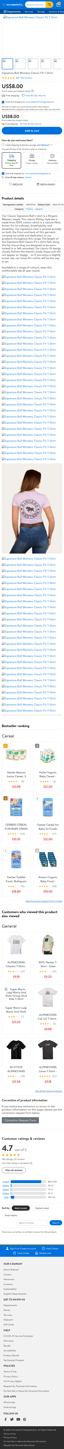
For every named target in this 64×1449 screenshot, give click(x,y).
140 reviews (26, 78)
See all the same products (48, 1091)
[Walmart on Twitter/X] (12, 1419)
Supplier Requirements (15, 1293)
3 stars (5, 1189)
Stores (7, 1310)
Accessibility (10, 1350)
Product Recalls (11, 1355)
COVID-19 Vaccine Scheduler (18, 1336)
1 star (6, 1197)
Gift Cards (9, 1324)
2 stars (5, 1193)
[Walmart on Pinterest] (25, 1419)
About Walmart (11, 1269)
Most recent (21, 1208)
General (39, 208)
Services (29, 11)
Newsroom (9, 1279)
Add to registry (47, 184)
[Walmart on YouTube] (18, 1419)
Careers (7, 1274)
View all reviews (13, 1170)
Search (55, 1222)
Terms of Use (10, 1371)
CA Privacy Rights (13, 1381)
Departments (13, 11)
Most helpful (11, 1215)
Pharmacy (9, 1340)
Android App (10, 1407)
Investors (8, 1284)
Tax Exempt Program (14, 1360)
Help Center (52, 1248)
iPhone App (9, 1402)
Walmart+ (9, 1319)
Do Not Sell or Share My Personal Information (26, 1390)
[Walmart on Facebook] (5, 1419)
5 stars (5, 1181)
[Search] (49, 4)
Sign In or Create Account (23, 1248)
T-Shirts (29, 208)
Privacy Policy (11, 1376)
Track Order (23, 1253)
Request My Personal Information (20, 1386)
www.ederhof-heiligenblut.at (40, 101)
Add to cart (32, 131)
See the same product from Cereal (44, 901)
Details (28, 177)
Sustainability (10, 1289)
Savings (41, 11)
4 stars (5, 1185)
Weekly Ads (45, 1253)
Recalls (7, 1345)
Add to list (17, 184)
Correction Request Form (20, 1120)
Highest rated (42, 1208)
